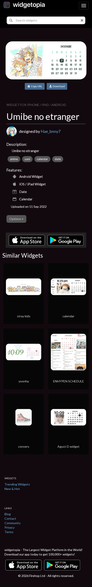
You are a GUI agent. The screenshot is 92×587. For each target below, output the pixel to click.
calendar (42, 159)
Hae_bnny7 (51, 131)
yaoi (27, 159)
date (58, 159)
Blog (7, 514)
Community (12, 523)
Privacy (9, 527)
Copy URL (36, 86)
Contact (10, 518)
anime (14, 159)
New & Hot (12, 489)
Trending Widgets (17, 484)
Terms (8, 532)
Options (15, 219)
